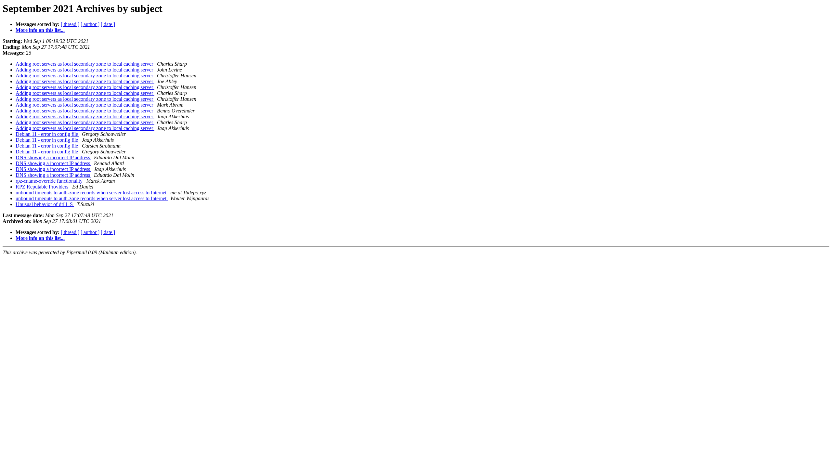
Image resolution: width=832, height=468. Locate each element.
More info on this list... (40, 30)
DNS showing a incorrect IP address (53, 157)
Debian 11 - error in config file (47, 134)
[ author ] (90, 24)
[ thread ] (70, 24)
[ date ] (108, 24)
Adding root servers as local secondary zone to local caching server (85, 64)
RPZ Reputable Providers (43, 186)
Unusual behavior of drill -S (45, 204)
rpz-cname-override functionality (50, 181)
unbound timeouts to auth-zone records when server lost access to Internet (92, 192)
